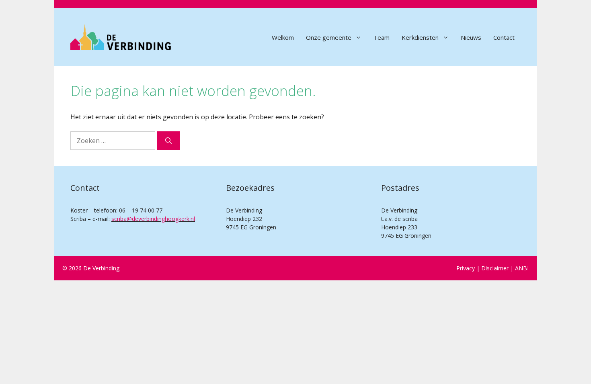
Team (381, 37)
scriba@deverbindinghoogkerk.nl (153, 219)
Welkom (283, 37)
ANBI (522, 268)
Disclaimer (495, 268)
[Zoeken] (168, 140)
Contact (504, 37)
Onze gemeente (328, 37)
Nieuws (471, 37)
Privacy (465, 268)
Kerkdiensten (420, 37)
